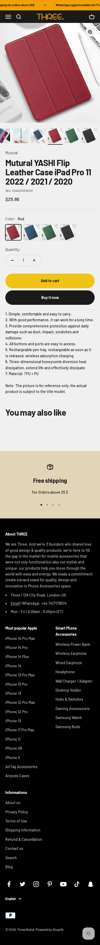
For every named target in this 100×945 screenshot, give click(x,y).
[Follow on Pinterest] (49, 884)
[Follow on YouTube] (63, 884)
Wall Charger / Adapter (74, 681)
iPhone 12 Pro (16, 711)
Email (15, 603)
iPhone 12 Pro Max (20, 702)
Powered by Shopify (49, 929)
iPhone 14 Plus (17, 656)
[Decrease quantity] (12, 260)
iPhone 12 (13, 721)
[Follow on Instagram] (36, 884)
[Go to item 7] (21, 136)
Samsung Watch (68, 717)
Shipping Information (23, 830)
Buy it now (50, 297)
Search (11, 857)
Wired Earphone (68, 662)
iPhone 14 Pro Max (20, 638)
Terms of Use (16, 821)
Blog (9, 867)
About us (12, 802)
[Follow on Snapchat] (90, 884)
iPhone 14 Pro (16, 647)
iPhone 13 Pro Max (20, 675)
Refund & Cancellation (23, 839)
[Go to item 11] (89, 136)
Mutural (11, 153)
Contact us (14, 848)
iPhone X (12, 757)
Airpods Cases (17, 775)
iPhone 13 (13, 693)
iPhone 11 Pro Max (19, 730)
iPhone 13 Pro (16, 684)
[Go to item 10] (72, 136)
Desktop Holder (68, 690)
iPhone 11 (13, 739)
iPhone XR (13, 748)
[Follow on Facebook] (9, 884)
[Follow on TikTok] (77, 884)
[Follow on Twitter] (22, 884)
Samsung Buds (67, 726)
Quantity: (13, 249)
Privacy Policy (16, 812)
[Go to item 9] (55, 136)
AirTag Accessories (21, 766)
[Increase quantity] (34, 260)
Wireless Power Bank (72, 644)
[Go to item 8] (38, 136)
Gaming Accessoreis (72, 708)
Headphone (65, 672)
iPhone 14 (13, 666)
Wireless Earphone (71, 653)
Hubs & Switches (69, 699)
